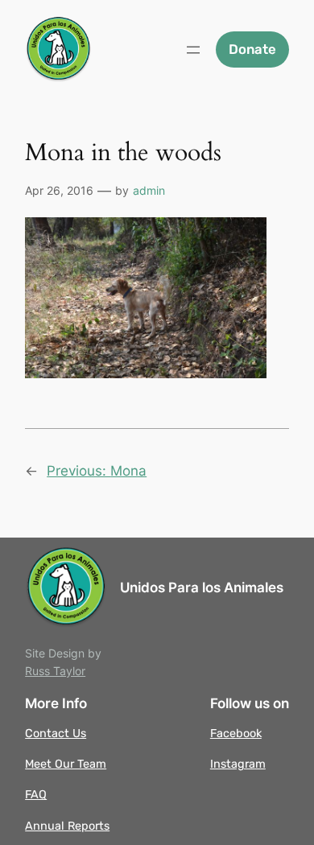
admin (149, 190)
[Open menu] (193, 50)
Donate (252, 49)
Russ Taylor (55, 671)
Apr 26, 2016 (59, 190)
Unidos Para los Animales (201, 587)
